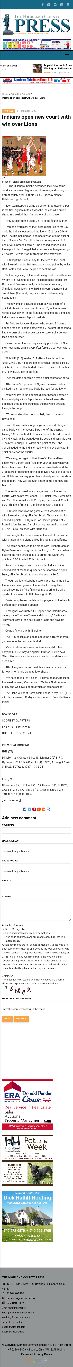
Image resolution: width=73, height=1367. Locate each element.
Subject (6, 880)
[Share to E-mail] (43, 809)
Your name (8, 825)
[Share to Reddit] (39, 809)
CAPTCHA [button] (7, 975)
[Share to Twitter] (29, 809)
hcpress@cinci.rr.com (20, 1298)
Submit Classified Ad (13, 1331)
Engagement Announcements (18, 1312)
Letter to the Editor (12, 1322)
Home (5, 94)
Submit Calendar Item (13, 1327)
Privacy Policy (43, 1354)
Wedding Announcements (16, 1317)
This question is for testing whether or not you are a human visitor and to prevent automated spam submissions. (33, 992)
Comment (7, 896)
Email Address (10, 841)
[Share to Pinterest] (34, 809)
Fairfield (15, 94)
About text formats (12, 925)
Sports (30, 72)
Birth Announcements (14, 1307)
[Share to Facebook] (24, 809)
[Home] (36, 24)
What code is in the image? (17, 998)
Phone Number (10, 861)
